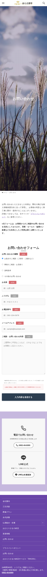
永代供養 (6, 517)
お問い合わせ (8, 539)
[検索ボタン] (44, 3)
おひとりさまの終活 (11, 528)
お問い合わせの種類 (18, 265)
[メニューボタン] (3, 3)
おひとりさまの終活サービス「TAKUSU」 (20, 559)
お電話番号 (10, 309)
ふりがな (9, 295)
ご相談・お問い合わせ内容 (16, 336)
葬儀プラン (7, 512)
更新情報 (6, 533)
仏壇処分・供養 (9, 522)
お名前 (8, 282)
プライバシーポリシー (12, 548)
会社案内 (6, 501)
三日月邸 (6, 506)
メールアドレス (12, 323)
